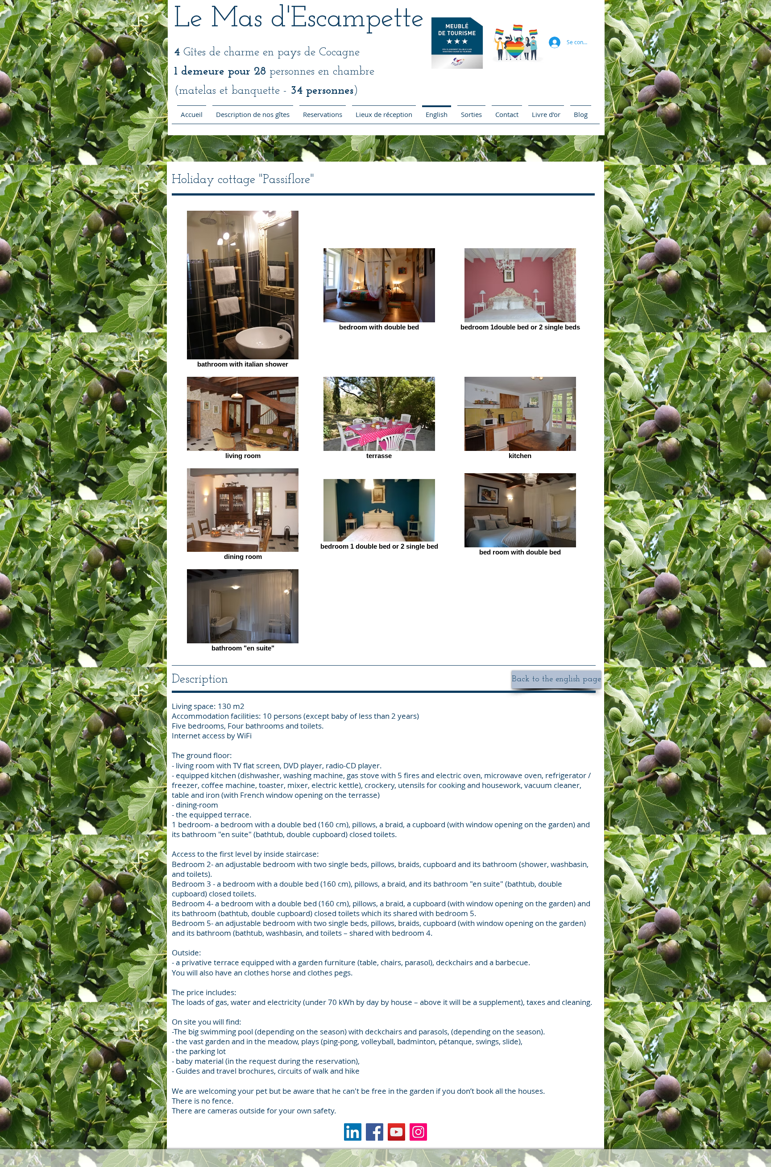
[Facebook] (374, 1132)
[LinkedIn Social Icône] (352, 1132)
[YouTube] (396, 1132)
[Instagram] (418, 1132)
